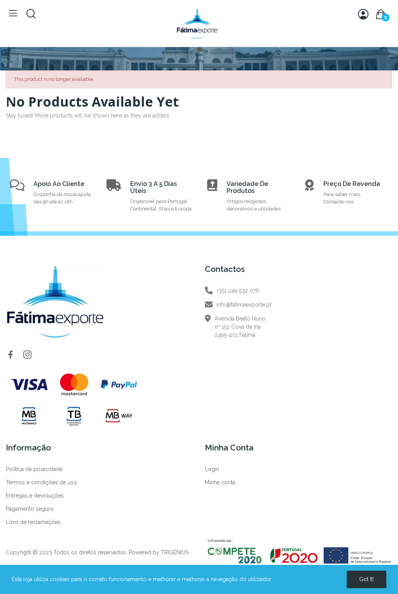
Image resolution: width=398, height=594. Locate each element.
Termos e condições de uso (41, 482)
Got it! (366, 579)
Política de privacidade (34, 469)
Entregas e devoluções (35, 495)
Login (212, 469)
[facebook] (10, 355)
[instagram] (27, 355)
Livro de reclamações (33, 522)
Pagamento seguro (30, 509)
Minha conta (220, 482)
